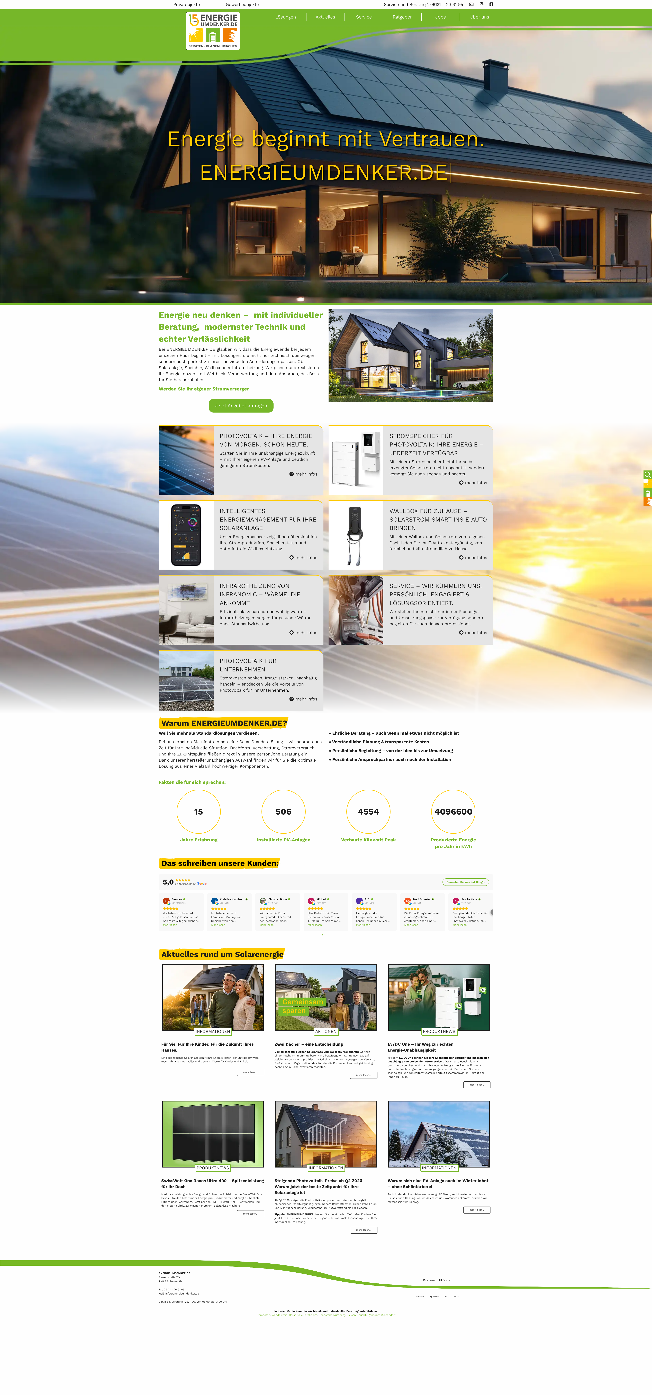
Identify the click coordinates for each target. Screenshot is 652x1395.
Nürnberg (339, 1315)
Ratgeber (402, 17)
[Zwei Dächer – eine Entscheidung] (326, 996)
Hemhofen (263, 1315)
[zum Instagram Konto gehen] (481, 4)
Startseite (420, 1297)
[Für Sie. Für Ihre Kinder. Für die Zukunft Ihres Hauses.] (213, 996)
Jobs (440, 17)
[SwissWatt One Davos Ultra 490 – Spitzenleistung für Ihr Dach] (213, 1132)
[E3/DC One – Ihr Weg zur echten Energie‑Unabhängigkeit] (439, 996)
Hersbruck (295, 1315)
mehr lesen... (250, 1072)
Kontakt (455, 1297)
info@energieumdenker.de (182, 1293)
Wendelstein (279, 1315)
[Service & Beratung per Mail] (471, 4)
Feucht (361, 1315)
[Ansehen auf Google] (166, 901)
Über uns (479, 17)
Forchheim (310, 1315)
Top (647, 1382)
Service (364, 17)
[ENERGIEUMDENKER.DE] (213, 31)
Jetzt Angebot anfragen (241, 405)
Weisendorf (388, 1315)
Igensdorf (373, 1315)
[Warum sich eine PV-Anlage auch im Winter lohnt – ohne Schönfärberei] (439, 1132)
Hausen (351, 1315)
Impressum (434, 1297)
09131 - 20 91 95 (446, 4)
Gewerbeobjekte (242, 4)
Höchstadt (325, 1315)
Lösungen (285, 17)
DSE (446, 1297)
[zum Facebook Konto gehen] (491, 4)
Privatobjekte (186, 4)
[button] (159, 912)
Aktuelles (325, 17)
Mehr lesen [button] (170, 924)
